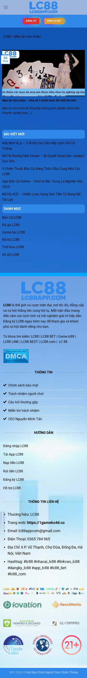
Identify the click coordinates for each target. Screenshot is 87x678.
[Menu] (5, 7)
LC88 (7, 37)
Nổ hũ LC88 (10, 240)
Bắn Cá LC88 (11, 218)
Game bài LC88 (13, 232)
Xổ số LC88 (10, 255)
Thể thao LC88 (13, 247)
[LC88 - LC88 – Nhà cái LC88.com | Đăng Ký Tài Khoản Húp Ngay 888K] (43, 7)
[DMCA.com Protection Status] (16, 356)
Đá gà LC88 (10, 225)
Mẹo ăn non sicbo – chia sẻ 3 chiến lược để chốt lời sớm (39, 100)
